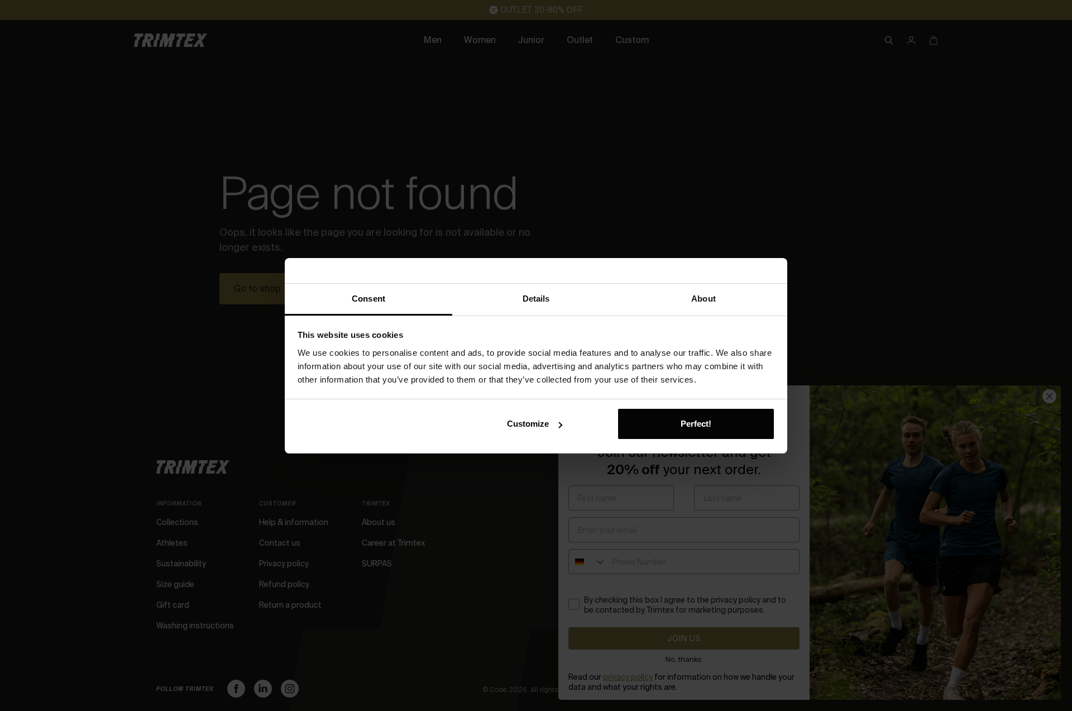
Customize (528, 423)
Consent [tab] (368, 298)
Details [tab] (536, 298)
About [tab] (703, 298)
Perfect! (696, 423)
